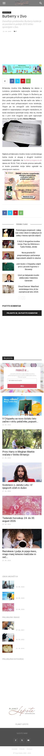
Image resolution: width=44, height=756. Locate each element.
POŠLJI (22, 386)
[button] (22, 370)
